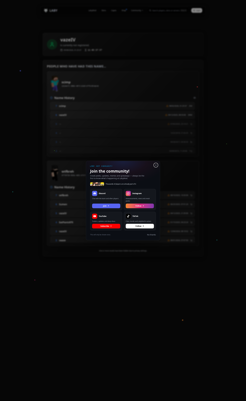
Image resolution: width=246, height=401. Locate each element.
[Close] (156, 165)
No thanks (151, 234)
